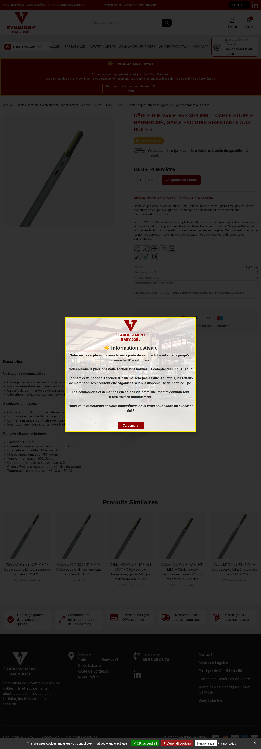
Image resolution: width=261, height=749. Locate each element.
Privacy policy (226, 743)
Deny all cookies (178, 743)
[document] (130, 374)
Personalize (206, 743)
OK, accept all (146, 743)
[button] (190, 322)
